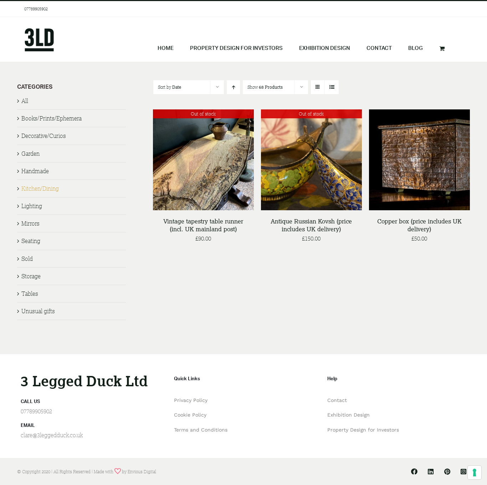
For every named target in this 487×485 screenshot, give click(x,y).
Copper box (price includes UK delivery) (419, 225)
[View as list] (332, 87)
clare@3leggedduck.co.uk (52, 435)
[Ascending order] (233, 87)
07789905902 (36, 9)
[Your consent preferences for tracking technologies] (474, 472)
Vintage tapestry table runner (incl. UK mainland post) (203, 225)
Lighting (31, 206)
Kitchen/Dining (40, 188)
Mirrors (30, 223)
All (24, 101)
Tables (29, 294)
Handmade (35, 171)
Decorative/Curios (43, 136)
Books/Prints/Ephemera (51, 118)
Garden (30, 154)
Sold (27, 259)
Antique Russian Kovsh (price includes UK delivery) (311, 225)
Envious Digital (142, 472)
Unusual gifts (38, 311)
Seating (30, 241)
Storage (31, 276)
